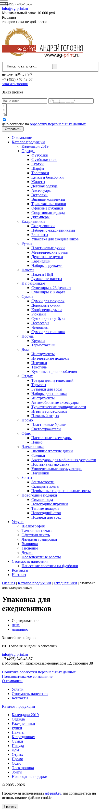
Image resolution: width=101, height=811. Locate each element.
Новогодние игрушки (49, 504)
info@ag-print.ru (15, 8)
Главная (8, 583)
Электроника (33, 447)
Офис (26, 433)
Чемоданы (40, 327)
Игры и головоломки (49, 411)
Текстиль (39, 367)
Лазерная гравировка (39, 539)
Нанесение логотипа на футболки (50, 566)
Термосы (38, 385)
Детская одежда (44, 186)
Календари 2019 (35, 146)
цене (16, 625)
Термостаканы (43, 345)
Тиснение (30, 548)
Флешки (38, 455)
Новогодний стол (46, 513)
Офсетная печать (36, 535)
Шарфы (37, 168)
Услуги (18, 522)
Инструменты (43, 354)
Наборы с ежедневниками (53, 230)
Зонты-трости (42, 482)
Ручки (27, 243)
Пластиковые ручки (48, 248)
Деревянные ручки (47, 257)
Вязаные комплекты (48, 199)
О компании (22, 137)
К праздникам (33, 283)
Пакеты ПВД (42, 274)
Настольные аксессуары (51, 438)
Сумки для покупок (47, 301)
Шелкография (33, 526)
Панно (36, 442)
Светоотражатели (46, 429)
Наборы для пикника (49, 394)
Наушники (40, 473)
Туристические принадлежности (58, 407)
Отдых (27, 376)
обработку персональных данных (58, 124)
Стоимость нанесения (30, 561)
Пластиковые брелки (48, 424)
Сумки (27, 296)
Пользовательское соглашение (27, 676)
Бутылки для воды (46, 389)
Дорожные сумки (46, 305)
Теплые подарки (45, 508)
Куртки (37, 164)
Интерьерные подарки (50, 358)
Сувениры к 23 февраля (51, 288)
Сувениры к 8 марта (48, 292)
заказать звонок (15, 84)
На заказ (19, 575)
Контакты (20, 570)
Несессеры (40, 323)
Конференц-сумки (46, 310)
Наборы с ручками (47, 265)
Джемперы (40, 217)
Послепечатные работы (41, 557)
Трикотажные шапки (48, 204)
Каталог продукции (28, 142)
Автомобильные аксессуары (55, 402)
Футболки (39, 155)
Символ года (42, 499)
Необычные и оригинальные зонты (61, 491)
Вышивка (30, 544)
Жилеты (38, 182)
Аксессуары (41, 190)
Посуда (28, 336)
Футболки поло (44, 159)
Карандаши (40, 261)
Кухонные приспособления (54, 371)
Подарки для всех (46, 517)
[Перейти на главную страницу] (42, 59)
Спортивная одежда (48, 212)
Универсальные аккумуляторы (56, 469)
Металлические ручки (49, 252)
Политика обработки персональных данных (39, 672)
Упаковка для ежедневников (55, 239)
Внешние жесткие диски (52, 451)
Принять (10, 806)
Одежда (28, 151)
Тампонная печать (37, 530)
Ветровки (39, 195)
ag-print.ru (53, 793)
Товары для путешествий (52, 380)
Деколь (27, 552)
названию (20, 629)
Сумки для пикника (48, 332)
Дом (25, 349)
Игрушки (39, 363)
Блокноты (39, 235)
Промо (27, 420)
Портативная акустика (50, 464)
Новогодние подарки (39, 495)
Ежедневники (33, 221)
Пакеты (28, 270)
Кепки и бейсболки (47, 177)
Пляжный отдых (45, 416)
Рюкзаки (38, 314)
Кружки (38, 341)
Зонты (27, 477)
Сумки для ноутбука (48, 318)
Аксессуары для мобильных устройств (63, 460)
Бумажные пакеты (46, 279)
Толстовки (40, 173)
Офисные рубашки (47, 208)
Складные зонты (45, 486)
